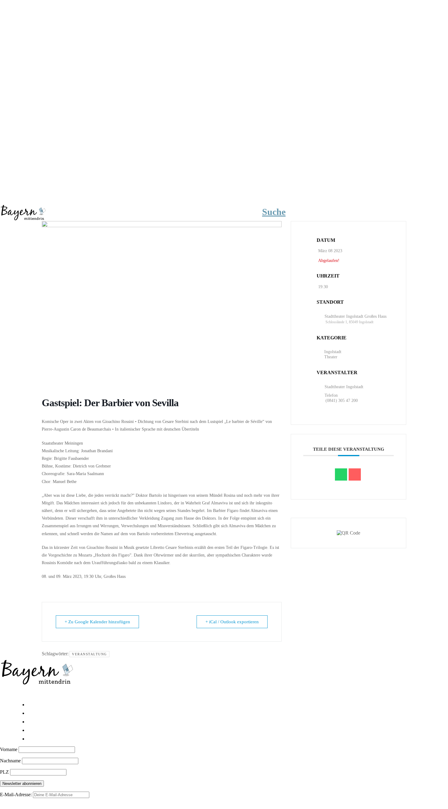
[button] (283, 212)
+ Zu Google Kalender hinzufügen (97, 621)
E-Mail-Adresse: (16, 794)
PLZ (5, 772)
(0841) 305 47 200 (341, 400)
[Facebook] (7, 693)
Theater (330, 357)
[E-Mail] (355, 474)
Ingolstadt (332, 351)
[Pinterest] (42, 693)
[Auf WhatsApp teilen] (341, 474)
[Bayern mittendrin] (23, 211)
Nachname (11, 760)
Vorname (9, 749)
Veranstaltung (89, 654)
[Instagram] (25, 693)
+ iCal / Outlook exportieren (232, 621)
